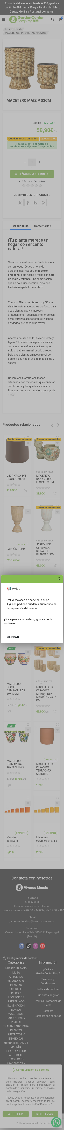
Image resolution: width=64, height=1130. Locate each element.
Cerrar (13, 637)
